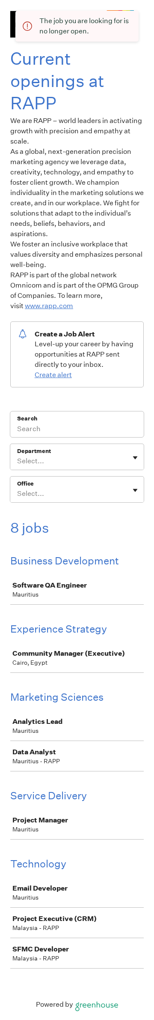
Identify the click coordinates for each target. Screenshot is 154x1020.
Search (27, 418)
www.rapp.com (49, 306)
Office (25, 483)
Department (34, 451)
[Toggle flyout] (135, 458)
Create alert (53, 375)
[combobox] (17, 461)
